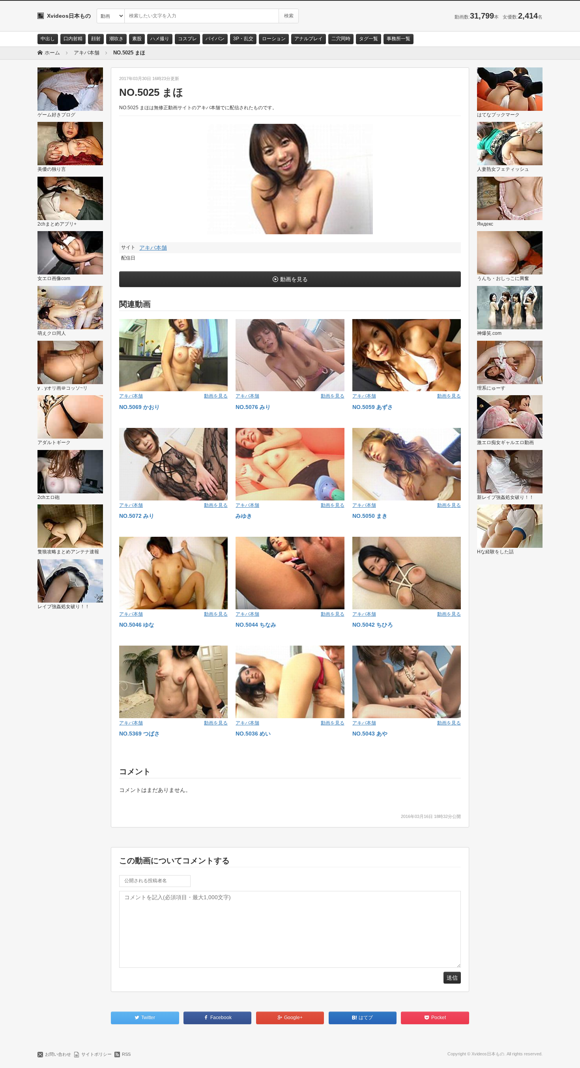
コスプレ (187, 38)
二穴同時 (340, 38)
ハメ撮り (159, 38)
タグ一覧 (368, 38)
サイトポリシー (96, 1054)
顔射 (96, 38)
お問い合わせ (58, 1054)
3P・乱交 (243, 38)
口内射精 (73, 38)
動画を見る (294, 279)
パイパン (215, 38)
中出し (48, 38)
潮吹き (116, 38)
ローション (274, 38)
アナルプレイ (308, 38)
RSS (126, 1054)
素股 (137, 38)
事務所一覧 (398, 38)
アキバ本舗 (153, 248)
